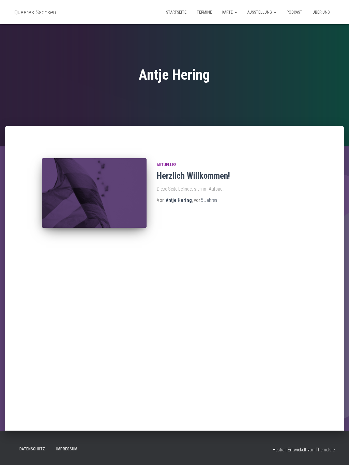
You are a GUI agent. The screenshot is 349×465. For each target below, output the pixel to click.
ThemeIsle (325, 449)
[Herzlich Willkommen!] (94, 193)
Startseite (176, 12)
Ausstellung (260, 12)
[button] (235, 12)
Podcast (294, 12)
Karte (228, 12)
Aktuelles (167, 164)
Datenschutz (32, 449)
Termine (204, 12)
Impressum (66, 449)
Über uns (321, 12)
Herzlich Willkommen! (193, 176)
